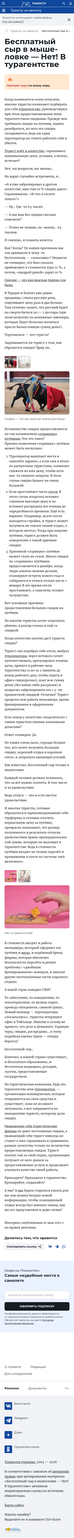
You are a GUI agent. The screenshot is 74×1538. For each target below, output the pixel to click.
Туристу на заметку (24, 31)
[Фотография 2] (24, 362)
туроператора (16, 656)
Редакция (38, 1367)
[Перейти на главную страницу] (33, 3)
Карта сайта (14, 1505)
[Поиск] (63, 3)
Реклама (12, 1388)
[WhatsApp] (63, 1246)
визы (25, 953)
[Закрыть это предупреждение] (69, 20)
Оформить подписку (37, 1306)
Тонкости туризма (8, 31)
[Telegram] (57, 1246)
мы (20, 1190)
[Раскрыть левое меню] (3, 3)
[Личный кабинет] (70, 3)
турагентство (29, 109)
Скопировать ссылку (22, 1246)
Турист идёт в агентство (24, 151)
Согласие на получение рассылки (29, 1322)
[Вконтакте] (50, 1246)
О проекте (13, 1367)
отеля (52, 492)
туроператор (44, 1089)
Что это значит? (13, 21)
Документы (37, 1388)
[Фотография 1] (11, 362)
